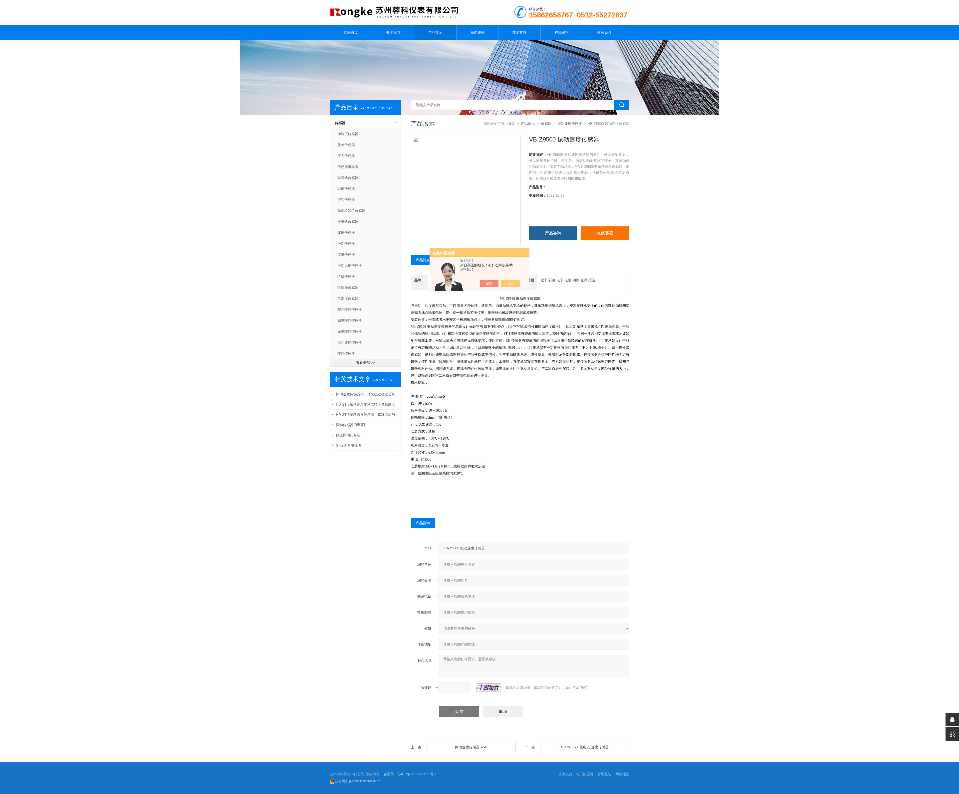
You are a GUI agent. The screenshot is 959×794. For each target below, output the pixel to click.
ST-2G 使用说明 (348, 445)
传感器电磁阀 (347, 167)
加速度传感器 (347, 134)
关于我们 (393, 32)
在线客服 (605, 233)
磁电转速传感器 (349, 320)
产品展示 (435, 32)
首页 (511, 124)
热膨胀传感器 (347, 288)
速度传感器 (346, 233)
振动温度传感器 (349, 266)
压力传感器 (346, 156)
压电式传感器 (347, 222)
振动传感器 (346, 244)
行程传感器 (346, 200)
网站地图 (622, 774)
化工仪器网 (584, 774)
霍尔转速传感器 (349, 310)
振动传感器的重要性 (351, 425)
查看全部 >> (365, 363)
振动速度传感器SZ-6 (471, 747)
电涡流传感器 (347, 299)
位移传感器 (346, 277)
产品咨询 (553, 233)
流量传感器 (346, 255)
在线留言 (562, 32)
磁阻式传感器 (347, 178)
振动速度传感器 (349, 342)
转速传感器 (346, 353)
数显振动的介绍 (348, 435)
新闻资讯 (477, 32)
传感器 (340, 123)
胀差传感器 (346, 145)
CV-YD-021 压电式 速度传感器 (585, 747)
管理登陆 (604, 774)
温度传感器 (346, 189)
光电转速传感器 (349, 331)
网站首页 (351, 32)
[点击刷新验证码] (488, 687)
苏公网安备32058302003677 (357, 781)
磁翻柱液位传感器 (351, 211)
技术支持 (519, 32)
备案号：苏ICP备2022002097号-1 (410, 774)
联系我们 (604, 32)
